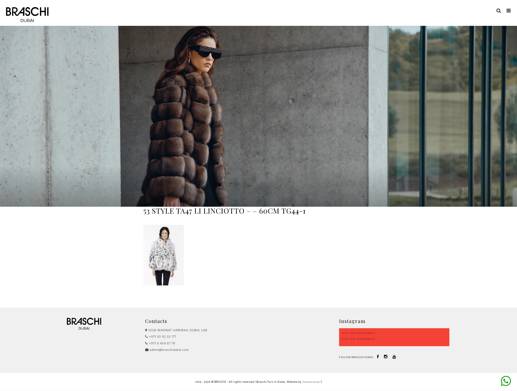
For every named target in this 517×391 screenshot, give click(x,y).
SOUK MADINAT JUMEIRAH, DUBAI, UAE (177, 330)
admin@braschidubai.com (169, 350)
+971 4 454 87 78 (161, 343)
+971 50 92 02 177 (162, 337)
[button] (508, 10)
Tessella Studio (311, 382)
